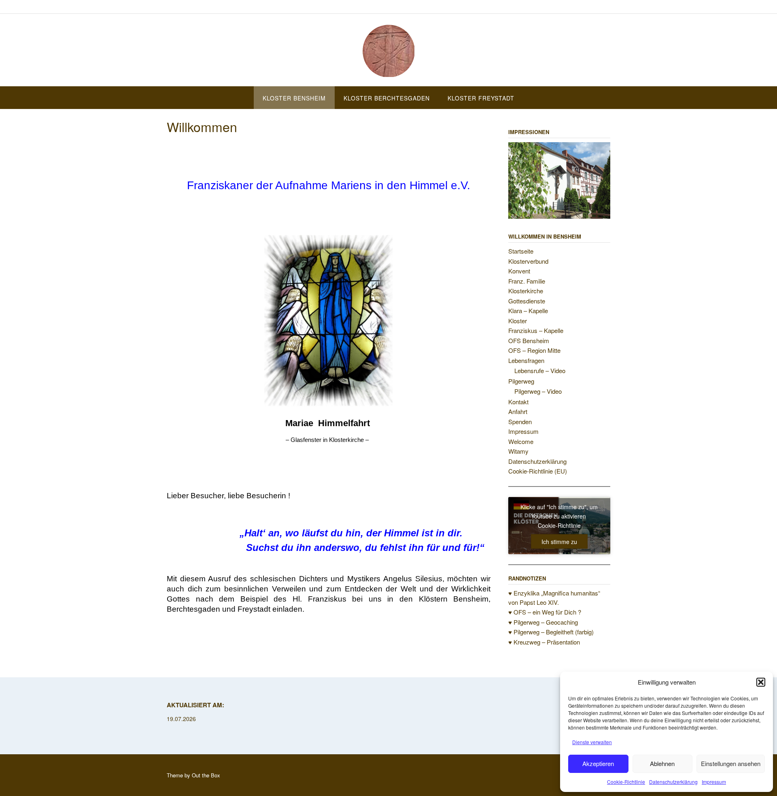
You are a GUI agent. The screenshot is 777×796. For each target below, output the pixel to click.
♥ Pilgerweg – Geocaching (543, 622)
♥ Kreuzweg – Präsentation (544, 642)
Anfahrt (517, 411)
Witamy (518, 451)
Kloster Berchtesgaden (387, 98)
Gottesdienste (526, 301)
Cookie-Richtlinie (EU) (537, 471)
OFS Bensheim (528, 340)
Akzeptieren (598, 763)
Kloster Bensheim (294, 98)
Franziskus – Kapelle (535, 330)
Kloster (517, 320)
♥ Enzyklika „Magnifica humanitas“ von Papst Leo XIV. (554, 597)
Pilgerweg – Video (538, 391)
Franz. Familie (526, 281)
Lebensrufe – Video (539, 370)
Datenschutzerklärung (673, 781)
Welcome (520, 441)
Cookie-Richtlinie (626, 781)
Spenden (520, 421)
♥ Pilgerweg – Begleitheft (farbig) (551, 631)
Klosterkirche (525, 290)
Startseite (520, 251)
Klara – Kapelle (528, 310)
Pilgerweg (521, 381)
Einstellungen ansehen (730, 763)
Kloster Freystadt (481, 98)
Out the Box (206, 775)
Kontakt (518, 401)
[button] (761, 682)
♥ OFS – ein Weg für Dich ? (544, 612)
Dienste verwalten (592, 741)
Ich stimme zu (559, 542)
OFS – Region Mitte (534, 350)
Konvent (519, 271)
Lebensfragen (526, 360)
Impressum (714, 781)
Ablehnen (662, 763)
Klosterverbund (528, 261)
